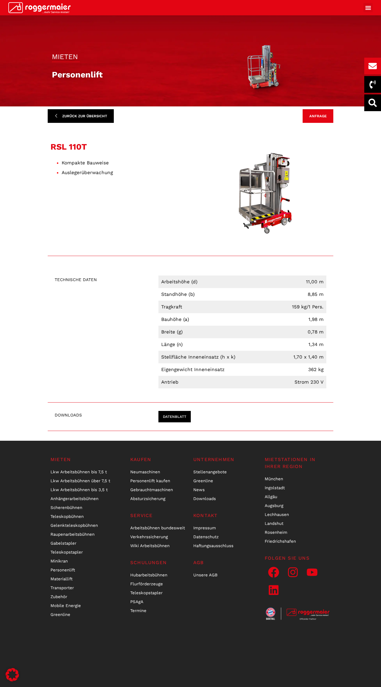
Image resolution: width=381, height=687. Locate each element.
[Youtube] (312, 572)
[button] (368, 7)
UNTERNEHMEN (213, 459)
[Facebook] (274, 572)
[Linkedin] (274, 590)
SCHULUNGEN (148, 562)
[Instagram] (293, 572)
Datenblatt (174, 417)
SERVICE (141, 515)
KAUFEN (140, 459)
